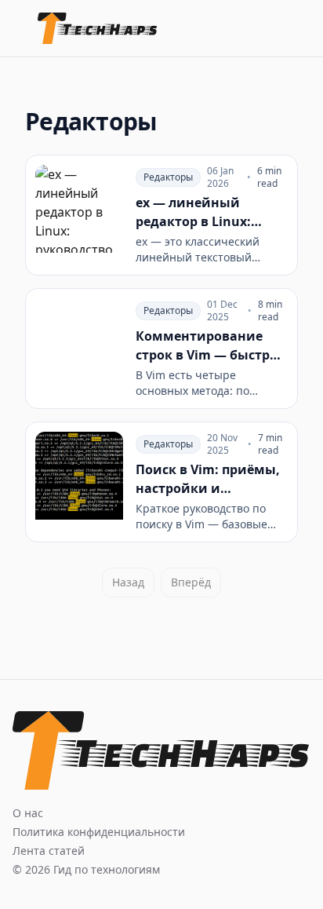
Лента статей (49, 850)
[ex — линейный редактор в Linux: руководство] (161, 215)
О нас (28, 812)
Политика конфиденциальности (99, 831)
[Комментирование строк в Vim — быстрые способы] (161, 348)
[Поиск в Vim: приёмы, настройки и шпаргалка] (161, 482)
